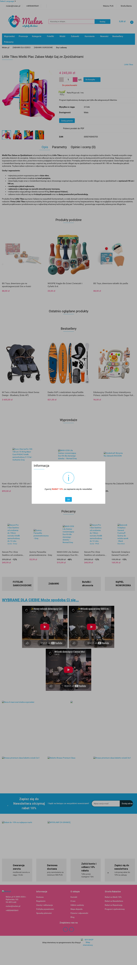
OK (68, 499)
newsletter (87, 489)
